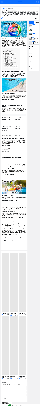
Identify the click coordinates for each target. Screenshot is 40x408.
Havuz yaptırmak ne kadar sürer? (8, 63)
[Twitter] (38, 405)
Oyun (30, 61)
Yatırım (30, 69)
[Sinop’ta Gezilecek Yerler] (22, 284)
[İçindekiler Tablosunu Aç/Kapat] (18, 49)
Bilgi (29, 48)
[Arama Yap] (36, 2)
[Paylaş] (38, 407)
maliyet (22, 44)
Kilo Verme (30, 56)
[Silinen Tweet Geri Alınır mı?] (34, 42)
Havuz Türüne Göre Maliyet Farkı (8, 51)
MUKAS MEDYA (13, 405)
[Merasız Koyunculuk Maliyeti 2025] (22, 347)
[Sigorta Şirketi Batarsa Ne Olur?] (34, 26)
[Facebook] (37, 405)
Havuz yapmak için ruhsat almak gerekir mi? (10, 62)
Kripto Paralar (31, 58)
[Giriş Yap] (38, 2)
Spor (30, 66)
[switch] (2, 2)
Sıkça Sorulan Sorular (6, 61)
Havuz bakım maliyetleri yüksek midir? (9, 68)
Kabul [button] (9, 405)
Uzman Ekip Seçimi (6, 56)
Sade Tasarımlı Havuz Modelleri (8, 59)
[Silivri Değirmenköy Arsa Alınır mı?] (34, 34)
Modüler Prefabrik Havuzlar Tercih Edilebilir (10, 58)
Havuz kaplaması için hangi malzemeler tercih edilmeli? (11, 67)
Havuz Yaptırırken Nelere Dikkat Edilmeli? (8, 54)
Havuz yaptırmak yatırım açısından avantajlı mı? (10, 69)
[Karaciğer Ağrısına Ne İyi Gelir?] (34, 38)
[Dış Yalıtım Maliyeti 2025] (5, 284)
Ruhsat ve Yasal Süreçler (7, 55)
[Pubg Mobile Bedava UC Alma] (34, 30)
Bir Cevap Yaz (4, 382)
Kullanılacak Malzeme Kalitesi (8, 52)
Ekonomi (30, 53)
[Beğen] (16, 38)
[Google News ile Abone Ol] (4, 38)
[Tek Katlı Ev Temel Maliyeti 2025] (14, 347)
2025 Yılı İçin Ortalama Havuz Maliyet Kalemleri (9, 53)
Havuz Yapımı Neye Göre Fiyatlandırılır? (8, 50)
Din (29, 51)
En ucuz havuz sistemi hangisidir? (8, 64)
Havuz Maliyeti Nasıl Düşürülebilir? (8, 57)
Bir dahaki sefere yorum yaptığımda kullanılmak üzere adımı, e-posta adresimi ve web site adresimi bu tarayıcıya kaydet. (14, 398)
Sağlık (30, 63)
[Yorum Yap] (17, 38)
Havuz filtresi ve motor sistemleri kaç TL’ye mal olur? (11, 66)
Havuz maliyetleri (4, 95)
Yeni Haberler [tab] (37, 22)
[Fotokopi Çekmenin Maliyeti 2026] (14, 284)
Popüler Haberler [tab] (31, 22)
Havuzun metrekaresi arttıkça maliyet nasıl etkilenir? (11, 65)
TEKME (20, 2)
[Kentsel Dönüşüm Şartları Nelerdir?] (5, 347)
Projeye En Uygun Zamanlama (8, 60)
